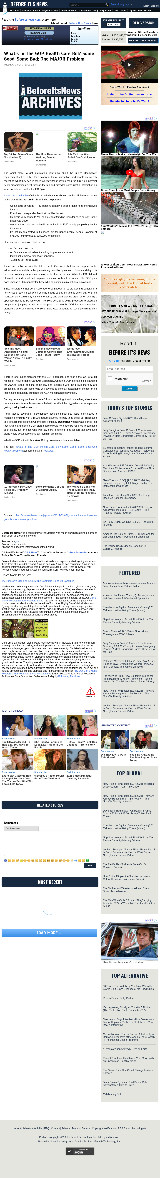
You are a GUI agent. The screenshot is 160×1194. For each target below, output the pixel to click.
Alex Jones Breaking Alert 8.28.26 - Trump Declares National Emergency (126, 496)
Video (123, 10)
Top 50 (132, 10)
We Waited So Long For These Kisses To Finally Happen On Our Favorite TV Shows (81, 491)
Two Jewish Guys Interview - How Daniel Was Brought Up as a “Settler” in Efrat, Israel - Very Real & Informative (128, 1022)
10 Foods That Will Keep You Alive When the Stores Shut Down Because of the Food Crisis (128, 987)
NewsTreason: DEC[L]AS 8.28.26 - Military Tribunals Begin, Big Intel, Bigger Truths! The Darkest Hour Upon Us (127, 483)
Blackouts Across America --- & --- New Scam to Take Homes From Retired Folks (129, 585)
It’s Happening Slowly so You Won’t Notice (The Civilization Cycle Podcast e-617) (126, 1009)
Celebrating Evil (112, 1094)
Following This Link (69, 676)
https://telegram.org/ (144, 311)
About (17, 1128)
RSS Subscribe (126, 1128)
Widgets (141, 1128)
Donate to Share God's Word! (129, 101)
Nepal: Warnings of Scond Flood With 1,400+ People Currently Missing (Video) (128, 621)
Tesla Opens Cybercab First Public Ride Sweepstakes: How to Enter (125, 1083)
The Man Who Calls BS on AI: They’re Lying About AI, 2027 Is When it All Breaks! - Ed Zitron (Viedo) (129, 903)
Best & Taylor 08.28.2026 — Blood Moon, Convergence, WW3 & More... (126, 633)
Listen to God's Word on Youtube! (129, 94)
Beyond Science (50, 10)
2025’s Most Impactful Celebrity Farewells (79, 777)
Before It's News (29, 4)
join (17, 541)
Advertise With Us (32, 1128)
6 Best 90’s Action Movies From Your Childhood (49, 777)
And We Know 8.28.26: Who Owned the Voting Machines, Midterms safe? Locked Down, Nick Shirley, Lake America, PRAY (129, 468)
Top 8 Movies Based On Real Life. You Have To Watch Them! (16, 745)
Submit (129, 388)
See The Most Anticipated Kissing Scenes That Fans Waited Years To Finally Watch (18, 354)
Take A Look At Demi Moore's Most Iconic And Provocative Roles (129, 266)
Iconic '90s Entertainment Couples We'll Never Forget (80, 351)
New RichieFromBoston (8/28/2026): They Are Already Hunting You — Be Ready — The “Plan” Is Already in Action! (128, 510)
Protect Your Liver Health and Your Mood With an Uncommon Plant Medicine (128, 1059)
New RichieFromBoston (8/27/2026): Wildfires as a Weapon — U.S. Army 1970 (128, 785)
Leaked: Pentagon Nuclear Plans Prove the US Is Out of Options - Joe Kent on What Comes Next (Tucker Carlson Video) (129, 708)
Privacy (66, 1128)
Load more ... (49, 932)
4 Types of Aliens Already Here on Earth (125, 1049)
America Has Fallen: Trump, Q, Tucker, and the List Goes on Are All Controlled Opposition (129, 535)
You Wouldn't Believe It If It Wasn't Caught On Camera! (129, 227)
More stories (46, 39)
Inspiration (105, 10)
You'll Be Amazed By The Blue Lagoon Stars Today (143, 757)
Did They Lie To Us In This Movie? (113, 756)
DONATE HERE (113, 24)
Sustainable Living (88, 10)
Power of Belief (69, 10)
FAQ (46, 1128)
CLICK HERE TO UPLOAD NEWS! (143, 40)
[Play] (129, 65)
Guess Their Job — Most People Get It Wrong (128, 190)
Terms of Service (81, 1128)
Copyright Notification (104, 1128)
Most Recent (144, 10)
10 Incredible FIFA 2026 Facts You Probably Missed (18, 489)
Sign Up (155, 6)
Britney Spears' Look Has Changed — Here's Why (82, 743)
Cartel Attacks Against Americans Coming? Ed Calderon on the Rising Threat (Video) (128, 609)
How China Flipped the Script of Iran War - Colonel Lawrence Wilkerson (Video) (126, 877)
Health (36, 10)
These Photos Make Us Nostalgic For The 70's (128, 154)
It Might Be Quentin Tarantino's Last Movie (122, 962)
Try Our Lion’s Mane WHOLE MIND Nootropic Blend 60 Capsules (38, 581)
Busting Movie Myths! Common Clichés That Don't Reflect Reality (49, 351)
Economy (26, 10)
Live (116, 10)
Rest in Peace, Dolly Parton (118, 998)
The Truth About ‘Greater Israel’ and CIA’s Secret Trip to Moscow (126, 889)
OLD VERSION (143, 23)
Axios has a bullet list (16, 195)
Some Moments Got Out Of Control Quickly (50, 488)
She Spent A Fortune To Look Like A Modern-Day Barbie (48, 745)
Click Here (31, 552)
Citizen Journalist (77, 552)
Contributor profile (31, 39)
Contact (55, 1128)
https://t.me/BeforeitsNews (117, 322)
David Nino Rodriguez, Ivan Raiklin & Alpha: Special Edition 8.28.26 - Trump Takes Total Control (127, 813)
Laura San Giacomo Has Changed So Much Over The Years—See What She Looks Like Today (17, 779)
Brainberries (9, 365)
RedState (47, 450)
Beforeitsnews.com (28, 19)
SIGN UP (114, 361)
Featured (14, 10)
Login (146, 6)
